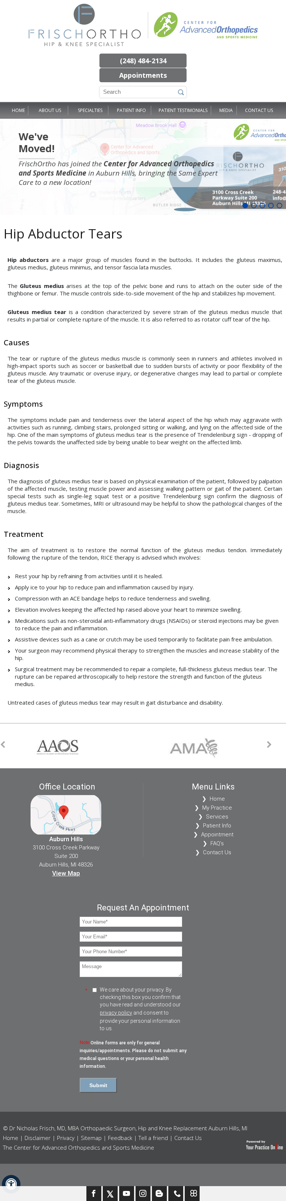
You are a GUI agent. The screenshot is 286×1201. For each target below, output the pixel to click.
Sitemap (91, 1137)
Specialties (90, 110)
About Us (50, 110)
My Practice (217, 807)
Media (226, 110)
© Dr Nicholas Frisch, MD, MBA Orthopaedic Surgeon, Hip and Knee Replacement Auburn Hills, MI (125, 1128)
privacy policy (116, 1013)
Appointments (143, 75)
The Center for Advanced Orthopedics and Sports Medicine (78, 1147)
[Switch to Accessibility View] (11, 1184)
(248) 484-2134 (143, 60)
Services (217, 816)
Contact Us (259, 110)
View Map (66, 873)
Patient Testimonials (183, 110)
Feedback (120, 1137)
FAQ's (217, 843)
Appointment (217, 834)
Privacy (65, 1137)
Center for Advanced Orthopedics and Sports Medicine (116, 168)
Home (18, 110)
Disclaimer (38, 1137)
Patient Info (131, 110)
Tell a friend (153, 1137)
